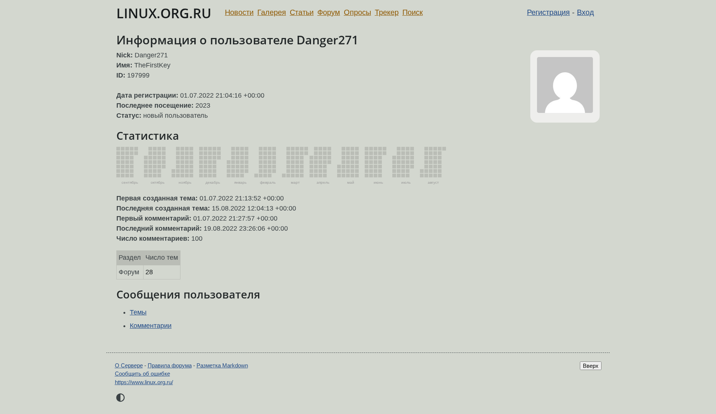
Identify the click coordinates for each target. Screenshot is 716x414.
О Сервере (129, 365)
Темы (138, 312)
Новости (239, 12)
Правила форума (170, 365)
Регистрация (548, 12)
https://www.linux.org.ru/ (144, 382)
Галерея (271, 12)
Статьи (302, 12)
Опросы (357, 12)
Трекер (387, 12)
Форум (328, 12)
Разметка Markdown (222, 365)
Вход (585, 12)
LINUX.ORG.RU (163, 13)
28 (149, 272)
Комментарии (151, 325)
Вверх (591, 366)
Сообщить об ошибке (142, 373)
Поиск (412, 12)
